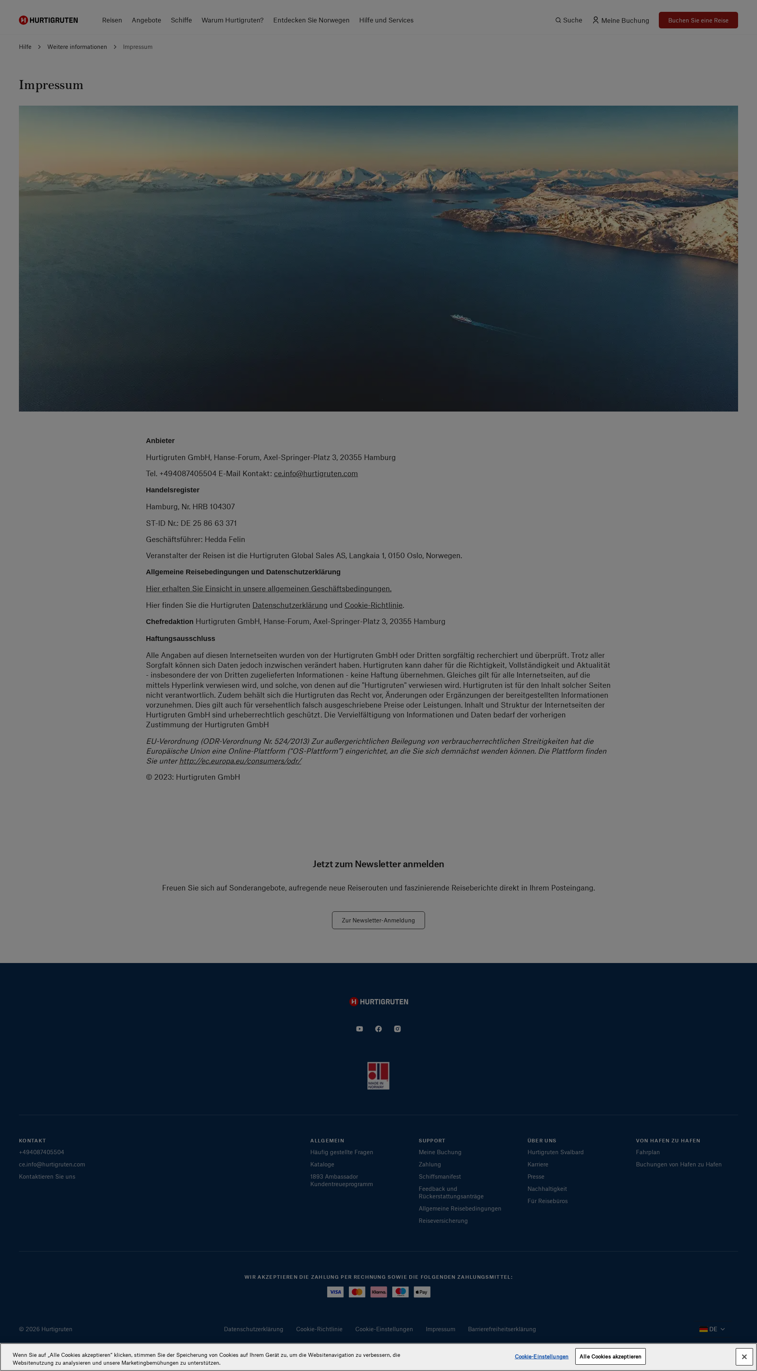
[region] (378, 1357)
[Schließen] (744, 1356)
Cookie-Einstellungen (542, 1356)
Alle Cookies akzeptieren (610, 1356)
